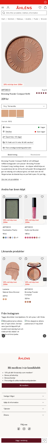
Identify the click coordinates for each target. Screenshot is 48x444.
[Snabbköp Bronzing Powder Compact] (26, 258)
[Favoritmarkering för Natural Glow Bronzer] (20, 258)
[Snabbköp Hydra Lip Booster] (26, 196)
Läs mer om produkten (10, 179)
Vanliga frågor (9, 396)
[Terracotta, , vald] (20, 114)
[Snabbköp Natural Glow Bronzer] (4, 258)
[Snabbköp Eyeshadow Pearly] (4, 196)
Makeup (20, 19)
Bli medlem (24, 385)
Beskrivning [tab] (12, 155)
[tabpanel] (24, 169)
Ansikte (28, 19)
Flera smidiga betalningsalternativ (18, 148)
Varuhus (8, 131)
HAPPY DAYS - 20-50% (24, 2)
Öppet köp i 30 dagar (13, 137)
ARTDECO (5, 90)
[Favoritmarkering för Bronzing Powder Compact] (42, 258)
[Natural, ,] (12, 114)
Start (3, 19)
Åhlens (6, 415)
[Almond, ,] (4, 114)
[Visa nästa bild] (44, 217)
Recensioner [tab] (35, 155)
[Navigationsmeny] (2, 7)
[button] (3, 336)
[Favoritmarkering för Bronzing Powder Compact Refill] (44, 440)
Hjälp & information (11, 402)
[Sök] (3, 12)
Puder (36, 19)
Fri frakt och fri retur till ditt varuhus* (19, 142)
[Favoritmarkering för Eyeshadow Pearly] (20, 196)
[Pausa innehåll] (45, 2)
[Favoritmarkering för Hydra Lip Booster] (42, 196)
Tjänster (7, 409)
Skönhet (11, 19)
